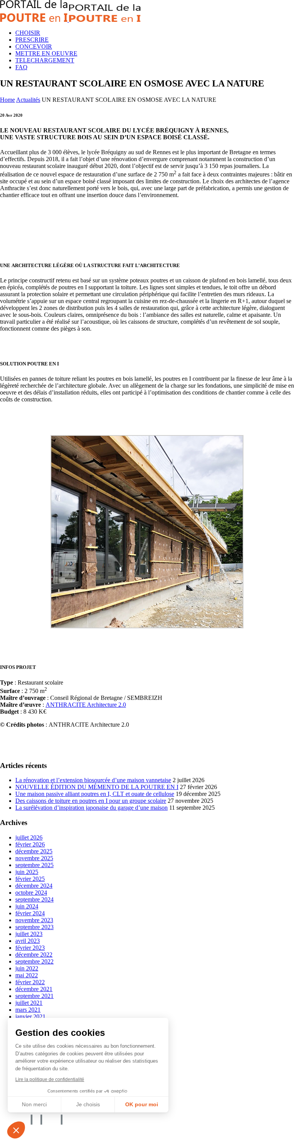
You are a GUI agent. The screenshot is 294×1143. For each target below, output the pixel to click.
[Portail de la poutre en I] (70, 19)
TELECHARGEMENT (44, 60)
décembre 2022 (33, 954)
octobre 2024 (31, 892)
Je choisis (88, 1104)
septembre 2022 (34, 961)
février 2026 (30, 844)
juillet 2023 (28, 934)
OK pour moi (141, 1104)
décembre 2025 (33, 851)
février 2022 (30, 982)
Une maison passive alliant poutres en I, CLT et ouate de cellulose (94, 794)
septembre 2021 (34, 996)
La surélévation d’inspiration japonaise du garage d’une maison (91, 807)
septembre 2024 (34, 899)
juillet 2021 (28, 1003)
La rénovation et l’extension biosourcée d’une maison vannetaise (93, 780)
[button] (16, 1130)
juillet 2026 (28, 837)
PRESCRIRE (32, 39)
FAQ (21, 67)
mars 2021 (28, 1009)
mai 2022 (26, 975)
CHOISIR (27, 32)
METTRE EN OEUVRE (46, 53)
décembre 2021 (33, 989)
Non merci (34, 1104)
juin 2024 (26, 906)
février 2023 (30, 947)
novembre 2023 (34, 920)
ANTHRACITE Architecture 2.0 (86, 704)
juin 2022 (26, 968)
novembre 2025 (34, 858)
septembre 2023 (34, 927)
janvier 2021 (30, 1016)
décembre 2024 (33, 885)
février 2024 (30, 913)
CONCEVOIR (33, 46)
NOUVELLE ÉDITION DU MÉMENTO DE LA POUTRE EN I (96, 787)
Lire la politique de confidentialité (49, 1079)
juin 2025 (26, 872)
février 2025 (30, 879)
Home (7, 99)
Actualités (28, 99)
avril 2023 (27, 941)
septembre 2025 (34, 865)
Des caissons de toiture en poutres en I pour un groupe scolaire (90, 800)
